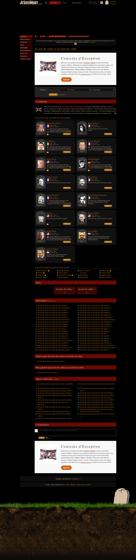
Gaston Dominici (53, 195)
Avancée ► (62, 94)
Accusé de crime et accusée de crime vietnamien (95, 322)
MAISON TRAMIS (89, 63)
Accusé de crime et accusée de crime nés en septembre (55, 384)
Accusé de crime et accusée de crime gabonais (52, 336)
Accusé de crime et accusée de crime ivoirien (94, 310)
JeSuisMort (29, 2)
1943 (51, 161)
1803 (92, 197)
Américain (52, 162)
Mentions (73, 484)
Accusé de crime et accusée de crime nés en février (96, 393)
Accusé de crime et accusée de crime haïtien (94, 350)
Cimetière (54, 3)
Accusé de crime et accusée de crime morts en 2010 (54, 391)
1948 (51, 251)
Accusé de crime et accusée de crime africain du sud (54, 347)
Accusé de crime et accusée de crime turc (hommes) (96, 345)
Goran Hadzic (93, 231)
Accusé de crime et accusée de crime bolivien (52, 305)
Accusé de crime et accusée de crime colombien (53, 322)
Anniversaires (76, 3)
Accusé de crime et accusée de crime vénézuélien (96, 317)
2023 (55, 233)
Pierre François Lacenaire (97, 195)
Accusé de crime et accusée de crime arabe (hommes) (97, 347)
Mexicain (52, 144)
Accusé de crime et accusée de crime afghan (94, 329)
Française (93, 126)
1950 (92, 143)
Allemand (93, 162)
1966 (51, 143)
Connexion (113, 4)
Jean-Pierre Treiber (54, 123)
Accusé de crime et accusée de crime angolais (94, 338)
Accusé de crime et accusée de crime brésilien (52, 331)
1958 (92, 233)
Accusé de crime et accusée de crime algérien (94, 340)
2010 (55, 125)
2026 (55, 143)
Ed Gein (50, 213)
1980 (96, 125)
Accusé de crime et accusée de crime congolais (95, 324)
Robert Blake (51, 231)
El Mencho (50, 141)
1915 (51, 179)
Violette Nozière (52, 177)
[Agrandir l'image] (55, 59)
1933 (51, 233)
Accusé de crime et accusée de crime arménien (53, 343)
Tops (64, 3)
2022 (55, 161)
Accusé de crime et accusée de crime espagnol (95, 315)
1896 (92, 125)
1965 (55, 197)
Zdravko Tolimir (52, 249)
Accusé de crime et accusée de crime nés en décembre (97, 384)
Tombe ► (67, 134)
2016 (96, 233)
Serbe (51, 252)
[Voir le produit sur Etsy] (48, 66)
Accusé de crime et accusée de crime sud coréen (53, 350)
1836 (96, 197)
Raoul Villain (92, 177)
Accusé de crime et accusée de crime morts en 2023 (96, 404)
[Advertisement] (68, 20)
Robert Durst (51, 159)
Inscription (113, 1)
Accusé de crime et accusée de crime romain (52, 315)
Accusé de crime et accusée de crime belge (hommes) (97, 319)
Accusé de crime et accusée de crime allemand (52, 333)
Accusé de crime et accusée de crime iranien (52, 310)
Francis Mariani (94, 141)
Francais (52, 126)
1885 (92, 179)
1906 (92, 161)
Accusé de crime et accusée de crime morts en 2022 (96, 395)
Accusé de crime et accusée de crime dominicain (53, 319)
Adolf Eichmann (93, 159)
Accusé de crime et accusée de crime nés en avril (53, 411)
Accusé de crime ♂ (86, 290)
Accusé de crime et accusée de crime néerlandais (53, 308)
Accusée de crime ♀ (64, 290)
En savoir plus (91, 42)
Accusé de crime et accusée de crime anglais (94, 305)
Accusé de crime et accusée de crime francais (52, 317)
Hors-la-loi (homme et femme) (57, 36)
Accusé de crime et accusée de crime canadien (52, 312)
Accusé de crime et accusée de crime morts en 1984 (96, 400)
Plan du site (81, 484)
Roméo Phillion (93, 213)
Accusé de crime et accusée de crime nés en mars (53, 388)
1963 (51, 125)
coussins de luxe (85, 74)
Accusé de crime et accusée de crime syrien (51, 329)
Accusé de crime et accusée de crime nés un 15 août (54, 393)
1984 (55, 215)
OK (75, 44)
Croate (93, 234)
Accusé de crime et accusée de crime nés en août (95, 397)
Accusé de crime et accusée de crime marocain (95, 308)
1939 (92, 215)
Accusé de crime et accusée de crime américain (53, 324)
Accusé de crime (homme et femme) (79, 36)
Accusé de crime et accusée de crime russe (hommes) (55, 340)
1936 (96, 179)
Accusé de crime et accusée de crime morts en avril (54, 400)
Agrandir (66, 80)
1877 (51, 197)
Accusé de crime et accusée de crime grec (93, 333)
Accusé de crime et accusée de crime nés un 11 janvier (97, 414)
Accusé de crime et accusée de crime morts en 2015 (54, 418)
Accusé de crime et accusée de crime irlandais (52, 326)
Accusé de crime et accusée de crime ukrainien (95, 343)
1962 (96, 161)
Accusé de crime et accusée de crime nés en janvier (96, 402)
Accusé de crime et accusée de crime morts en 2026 (96, 407)
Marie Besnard (93, 123)
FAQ (67, 484)
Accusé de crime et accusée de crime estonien (94, 331)
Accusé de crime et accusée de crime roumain (52, 338)
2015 (96, 215)
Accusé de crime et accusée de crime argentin (94, 336)
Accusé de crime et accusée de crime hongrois (94, 326)
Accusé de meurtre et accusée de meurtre (51, 361)
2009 (96, 143)
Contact (88, 484)
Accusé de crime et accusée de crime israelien (94, 312)
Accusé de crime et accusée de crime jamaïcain (53, 345)
